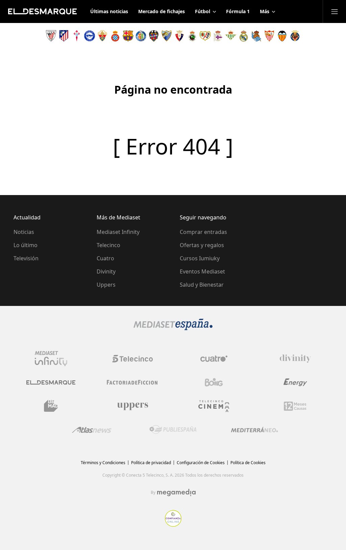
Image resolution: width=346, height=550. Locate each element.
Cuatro (105, 258)
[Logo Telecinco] (132, 358)
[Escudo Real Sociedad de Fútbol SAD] (256, 36)
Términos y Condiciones (103, 462)
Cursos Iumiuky (200, 258)
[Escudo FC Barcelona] (128, 36)
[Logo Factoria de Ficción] (132, 382)
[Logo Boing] (214, 382)
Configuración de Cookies (201, 462)
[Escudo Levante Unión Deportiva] (153, 36)
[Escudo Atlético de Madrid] (64, 36)
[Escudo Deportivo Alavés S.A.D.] (89, 36)
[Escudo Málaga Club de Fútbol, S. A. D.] (166, 36)
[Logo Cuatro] (213, 358)
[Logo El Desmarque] (50, 382)
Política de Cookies (248, 462)
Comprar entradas (203, 232)
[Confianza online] (173, 524)
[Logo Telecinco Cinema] (213, 406)
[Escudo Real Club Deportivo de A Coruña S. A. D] (218, 36)
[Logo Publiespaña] (173, 429)
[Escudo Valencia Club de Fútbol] (282, 36)
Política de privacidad (151, 462)
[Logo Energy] (295, 382)
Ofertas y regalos (202, 245)
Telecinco (108, 245)
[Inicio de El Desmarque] (42, 11)
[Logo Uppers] (132, 406)
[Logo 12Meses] (295, 406)
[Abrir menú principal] (334, 11)
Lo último (26, 245)
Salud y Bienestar (202, 284)
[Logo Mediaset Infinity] (51, 358)
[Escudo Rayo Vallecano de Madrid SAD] (205, 36)
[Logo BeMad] (51, 406)
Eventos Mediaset (202, 271)
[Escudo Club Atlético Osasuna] (179, 36)
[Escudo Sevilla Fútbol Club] (269, 36)
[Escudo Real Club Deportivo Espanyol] (115, 36)
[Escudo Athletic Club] (51, 36)
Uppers (106, 284)
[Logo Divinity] (295, 358)
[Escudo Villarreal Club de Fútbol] (295, 36)
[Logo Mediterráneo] (254, 429)
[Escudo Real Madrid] (243, 36)
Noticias (24, 232)
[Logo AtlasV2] (92, 430)
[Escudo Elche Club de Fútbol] (102, 36)
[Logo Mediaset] (173, 328)
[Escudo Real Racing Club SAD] (192, 36)
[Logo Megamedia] (176, 492)
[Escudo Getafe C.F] (141, 36)
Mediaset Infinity (118, 232)
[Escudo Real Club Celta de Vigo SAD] (76, 36)
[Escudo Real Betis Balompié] (231, 36)
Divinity (106, 271)
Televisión (26, 258)
